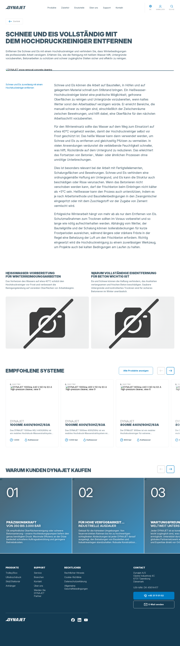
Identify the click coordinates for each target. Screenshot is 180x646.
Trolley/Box (11, 572)
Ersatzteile (79, 7)
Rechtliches (72, 567)
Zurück (16, 21)
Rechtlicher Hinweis (74, 572)
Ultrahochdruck (13, 577)
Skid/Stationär (13, 581)
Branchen (39, 577)
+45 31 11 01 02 (156, 595)
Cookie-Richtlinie (72, 577)
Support (107, 7)
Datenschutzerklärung (75, 581)
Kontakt (119, 7)
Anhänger (11, 585)
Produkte (51, 7)
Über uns (93, 7)
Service (38, 572)
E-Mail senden (156, 604)
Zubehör (65, 7)
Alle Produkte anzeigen (135, 370)
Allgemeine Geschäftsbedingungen (76, 587)
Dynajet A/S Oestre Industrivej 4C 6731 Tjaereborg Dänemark (144, 577)
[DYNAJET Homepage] (16, 7)
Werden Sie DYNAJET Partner (40, 593)
